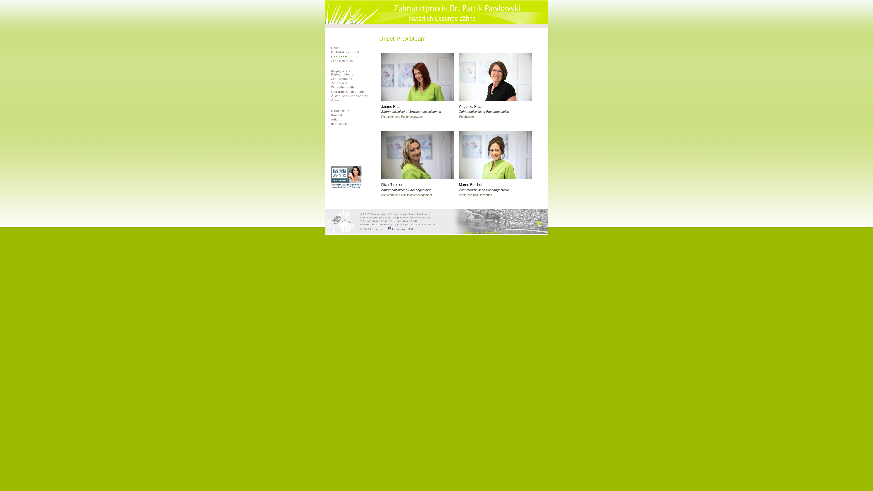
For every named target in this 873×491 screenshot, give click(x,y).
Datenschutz (340, 111)
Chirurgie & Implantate (347, 91)
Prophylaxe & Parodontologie (342, 73)
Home (335, 48)
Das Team (339, 57)
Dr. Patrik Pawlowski (346, 52)
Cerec (335, 100)
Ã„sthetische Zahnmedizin (350, 96)
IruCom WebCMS (402, 229)
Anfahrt (336, 119)
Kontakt (336, 115)
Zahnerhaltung (341, 78)
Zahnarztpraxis (342, 61)
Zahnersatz (339, 83)
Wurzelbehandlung (345, 87)
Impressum (339, 123)
